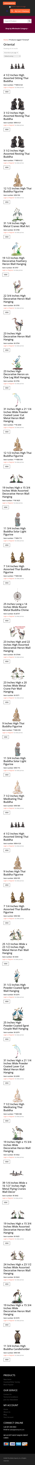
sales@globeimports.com (17, 1430)
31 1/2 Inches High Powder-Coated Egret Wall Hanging (16, 987)
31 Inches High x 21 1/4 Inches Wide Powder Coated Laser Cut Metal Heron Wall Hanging (17, 415)
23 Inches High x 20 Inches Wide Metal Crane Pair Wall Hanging (15, 687)
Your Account (8, 1417)
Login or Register (9, 87)
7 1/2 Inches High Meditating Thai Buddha (14, 799)
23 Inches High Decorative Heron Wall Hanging (17, 336)
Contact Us (8, 1394)
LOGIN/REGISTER (9, 3)
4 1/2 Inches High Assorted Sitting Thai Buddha (16, 78)
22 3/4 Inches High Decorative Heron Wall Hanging (17, 298)
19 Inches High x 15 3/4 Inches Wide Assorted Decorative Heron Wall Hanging (16, 492)
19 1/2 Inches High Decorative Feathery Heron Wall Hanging (14, 261)
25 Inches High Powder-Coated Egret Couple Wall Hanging (16, 1025)
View (6, 92)
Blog (5, 1415)
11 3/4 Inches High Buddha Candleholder (17, 1347)
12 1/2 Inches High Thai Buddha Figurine (18, 190)
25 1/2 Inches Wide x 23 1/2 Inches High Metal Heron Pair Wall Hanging (15, 948)
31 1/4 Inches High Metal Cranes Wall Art (17, 224)
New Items (7, 1379)
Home (6, 40)
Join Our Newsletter (11, 1400)
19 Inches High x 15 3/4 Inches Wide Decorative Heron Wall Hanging (17, 1146)
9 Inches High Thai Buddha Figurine (13, 725)
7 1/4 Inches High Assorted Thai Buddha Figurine (17, 569)
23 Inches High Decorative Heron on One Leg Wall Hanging (17, 374)
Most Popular (9, 1385)
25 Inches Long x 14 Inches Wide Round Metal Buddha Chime (16, 607)
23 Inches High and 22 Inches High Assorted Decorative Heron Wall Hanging (17, 646)
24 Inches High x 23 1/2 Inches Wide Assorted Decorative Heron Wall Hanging (17, 1269)
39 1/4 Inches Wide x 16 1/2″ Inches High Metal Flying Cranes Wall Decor (14, 1187)
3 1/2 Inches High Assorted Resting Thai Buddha (17, 116)
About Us (7, 1412)
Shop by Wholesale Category (16, 29)
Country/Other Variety (12, 1382)
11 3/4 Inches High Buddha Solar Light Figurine (15, 531)
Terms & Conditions (11, 1397)
